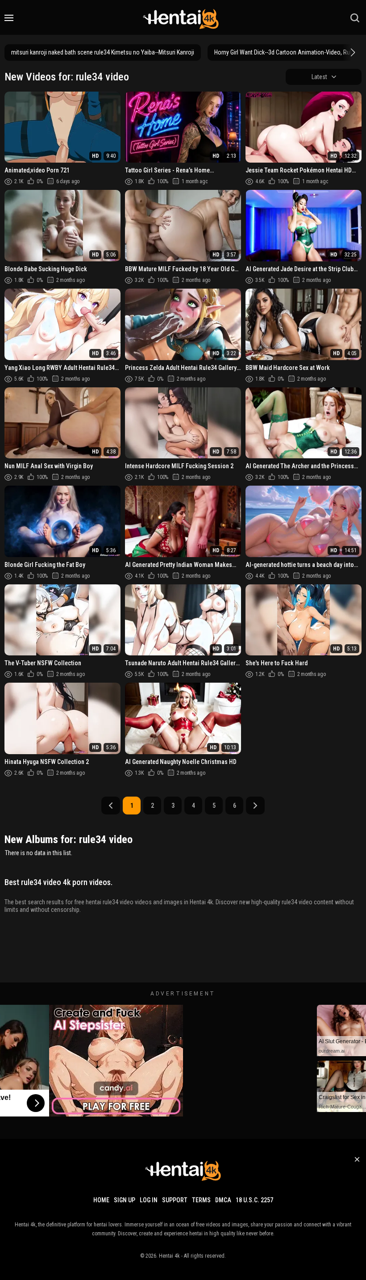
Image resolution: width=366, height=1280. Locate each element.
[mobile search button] (355, 18)
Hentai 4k (169, 1256)
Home (101, 1200)
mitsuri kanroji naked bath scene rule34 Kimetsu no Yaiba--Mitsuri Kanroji (102, 52)
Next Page (255, 805)
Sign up (124, 1200)
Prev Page (110, 805)
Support (174, 1200)
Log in (149, 1200)
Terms (201, 1200)
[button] (352, 52)
